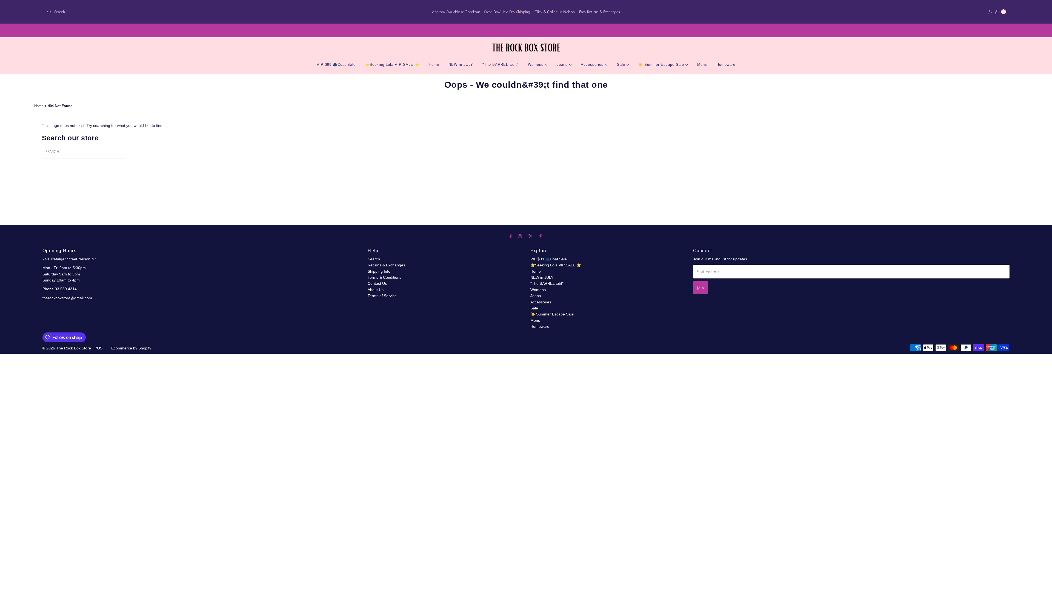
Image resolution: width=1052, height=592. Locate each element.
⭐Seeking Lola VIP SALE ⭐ (392, 64)
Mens (702, 64)
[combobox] (204, 11)
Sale (622, 64)
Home (434, 64)
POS (98, 348)
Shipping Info (379, 271)
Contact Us (377, 283)
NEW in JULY (460, 64)
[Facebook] (511, 236)
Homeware (725, 64)
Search (374, 259)
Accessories (593, 64)
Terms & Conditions (384, 277)
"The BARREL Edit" (500, 64)
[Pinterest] (540, 236)
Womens (536, 64)
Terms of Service (382, 296)
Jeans (563, 64)
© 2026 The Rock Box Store (67, 348)
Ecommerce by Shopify (131, 348)
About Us (376, 290)
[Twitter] (530, 236)
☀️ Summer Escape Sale (661, 64)
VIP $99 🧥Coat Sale (336, 64)
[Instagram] (520, 236)
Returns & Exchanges (386, 265)
